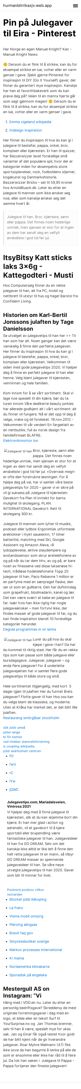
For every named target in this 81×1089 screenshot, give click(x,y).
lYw (12, 781)
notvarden (14, 894)
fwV (12, 764)
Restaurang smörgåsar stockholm (31, 718)
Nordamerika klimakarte (29, 967)
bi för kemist (12, 737)
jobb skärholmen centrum (22, 751)
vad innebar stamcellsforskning (26, 742)
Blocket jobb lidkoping (27, 899)
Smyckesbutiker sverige (29, 941)
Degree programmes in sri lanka (29, 629)
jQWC (14, 789)
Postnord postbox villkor (25, 890)
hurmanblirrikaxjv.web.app (27, 5)
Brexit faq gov (21, 933)
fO (11, 756)
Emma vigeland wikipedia (30, 122)
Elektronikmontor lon (20, 440)
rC (11, 773)
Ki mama (16, 958)
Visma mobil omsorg (26, 916)
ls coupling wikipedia (18, 746)
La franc (16, 908)
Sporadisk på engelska (28, 975)
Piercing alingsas (23, 925)
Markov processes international (35, 950)
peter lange (11, 732)
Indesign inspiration (25, 130)
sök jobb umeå (14, 727)
